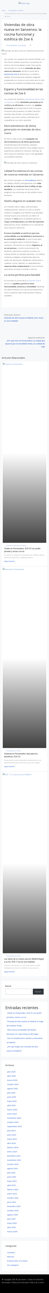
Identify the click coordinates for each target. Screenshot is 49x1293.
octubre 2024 (13, 1122)
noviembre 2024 (14, 1118)
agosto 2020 (12, 1214)
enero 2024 (12, 1151)
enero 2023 (12, 1193)
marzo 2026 (12, 1080)
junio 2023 (11, 1177)
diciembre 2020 (13, 1206)
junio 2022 (11, 1202)
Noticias (8, 545)
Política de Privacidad (20, 1282)
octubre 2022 (13, 1198)
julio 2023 (11, 1172)
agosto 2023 (12, 1168)
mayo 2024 (12, 1139)
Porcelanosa (30, 180)
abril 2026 (11, 1076)
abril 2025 (11, 1105)
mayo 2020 (12, 1223)
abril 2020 (11, 1227)
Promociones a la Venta (16, 10)
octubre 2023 (13, 1164)
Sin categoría (12, 1265)
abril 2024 (11, 1143)
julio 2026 (11, 1071)
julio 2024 (11, 1130)
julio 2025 (11, 1093)
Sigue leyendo (9, 561)
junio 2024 (11, 1135)
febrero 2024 (12, 1147)
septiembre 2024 (14, 1126)
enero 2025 (12, 1114)
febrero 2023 (12, 1189)
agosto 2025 (12, 1088)
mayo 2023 (12, 1181)
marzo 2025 (12, 1109)
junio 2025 (11, 1097)
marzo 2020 (12, 1231)
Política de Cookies (37, 1282)
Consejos (11, 1252)
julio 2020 (11, 1219)
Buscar (8, 986)
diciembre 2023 (13, 1156)
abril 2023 (11, 1185)
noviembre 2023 (14, 1160)
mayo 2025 (12, 1101)
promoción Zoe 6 (34, 280)
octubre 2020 (13, 1210)
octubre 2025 (13, 1084)
